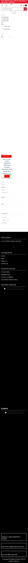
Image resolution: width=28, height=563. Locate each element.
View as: (3, 15)
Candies (3, 184)
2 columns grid (4, 17)
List (2, 22)
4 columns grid (4, 20)
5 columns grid (6, 26)
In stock (5, 217)
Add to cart (6, 156)
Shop (15, 11)
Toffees (3, 189)
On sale (5, 222)
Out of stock (6, 220)
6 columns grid (6, 29)
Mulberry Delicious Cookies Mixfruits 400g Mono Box (7, 167)
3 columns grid (4, 19)
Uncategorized (4, 192)
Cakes (2, 182)
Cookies (7, 161)
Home (11, 11)
